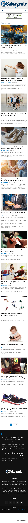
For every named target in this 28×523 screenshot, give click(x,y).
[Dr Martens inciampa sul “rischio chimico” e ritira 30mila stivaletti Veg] (14, 366)
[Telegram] (14, 502)
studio (17, 458)
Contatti (14, 507)
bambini (17, 439)
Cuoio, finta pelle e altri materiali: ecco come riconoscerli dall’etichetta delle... (13, 213)
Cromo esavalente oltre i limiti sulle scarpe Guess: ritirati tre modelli (12, 147)
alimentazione (14, 437)
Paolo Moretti (4, 48)
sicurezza (4, 458)
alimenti (22, 437)
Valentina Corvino (5, 317)
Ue (7, 460)
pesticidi (12, 453)
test (3, 460)
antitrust (10, 439)
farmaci (14, 446)
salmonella (16, 455)
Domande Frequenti (14, 511)
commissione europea (6, 444)
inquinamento (20, 448)
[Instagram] (10, 502)
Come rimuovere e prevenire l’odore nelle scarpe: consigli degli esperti (12, 79)
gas (21, 446)
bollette (13, 442)
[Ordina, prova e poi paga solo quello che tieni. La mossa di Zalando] (14, 271)
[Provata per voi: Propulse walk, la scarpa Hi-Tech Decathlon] (14, 397)
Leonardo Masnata (5, 182)
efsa (6, 446)
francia (18, 446)
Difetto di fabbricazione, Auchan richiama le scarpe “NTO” (11, 314)
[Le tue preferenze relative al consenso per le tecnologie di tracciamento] (21, 520)
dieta (22, 444)
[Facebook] (6, 502)
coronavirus (18, 444)
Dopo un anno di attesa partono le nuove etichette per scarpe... (14, 250)
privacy (3, 455)
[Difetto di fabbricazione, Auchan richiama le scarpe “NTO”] (14, 303)
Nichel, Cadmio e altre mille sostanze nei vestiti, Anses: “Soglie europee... (13, 179)
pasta (6, 453)
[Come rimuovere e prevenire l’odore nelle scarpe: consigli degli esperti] (14, 68)
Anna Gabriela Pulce (5, 253)
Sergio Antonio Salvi (5, 411)
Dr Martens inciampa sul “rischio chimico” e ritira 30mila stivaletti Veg (13, 377)
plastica (22, 453)
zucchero (11, 460)
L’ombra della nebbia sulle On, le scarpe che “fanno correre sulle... (13, 114)
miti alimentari (15, 450)
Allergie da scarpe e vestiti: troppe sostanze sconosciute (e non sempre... (13, 345)
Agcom (3, 437)
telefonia (21, 458)
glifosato (5, 448)
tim (5, 460)
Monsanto (21, 450)
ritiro (12, 455)
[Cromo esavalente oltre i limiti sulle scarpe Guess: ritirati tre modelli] (14, 136)
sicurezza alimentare (11, 458)
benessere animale (6, 442)
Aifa (6, 437)
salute (21, 455)
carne (17, 442)
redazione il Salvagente (6, 82)
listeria (3, 450)
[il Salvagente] (14, 4)
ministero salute (9, 450)
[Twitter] (17, 502)
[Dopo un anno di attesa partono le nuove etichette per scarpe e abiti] (14, 239)
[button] (2, 10)
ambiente (4, 439)
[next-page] (16, 425)
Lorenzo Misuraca (5, 150)
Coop (13, 444)
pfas (18, 453)
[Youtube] (21, 502)
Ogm (3, 453)
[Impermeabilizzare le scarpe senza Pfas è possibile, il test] (14, 34)
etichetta (10, 446)
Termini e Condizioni (22, 509)
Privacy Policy (15, 509)
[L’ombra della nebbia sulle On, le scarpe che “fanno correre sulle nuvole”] (14, 103)
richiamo (8, 456)
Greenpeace (12, 448)
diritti (3, 446)
